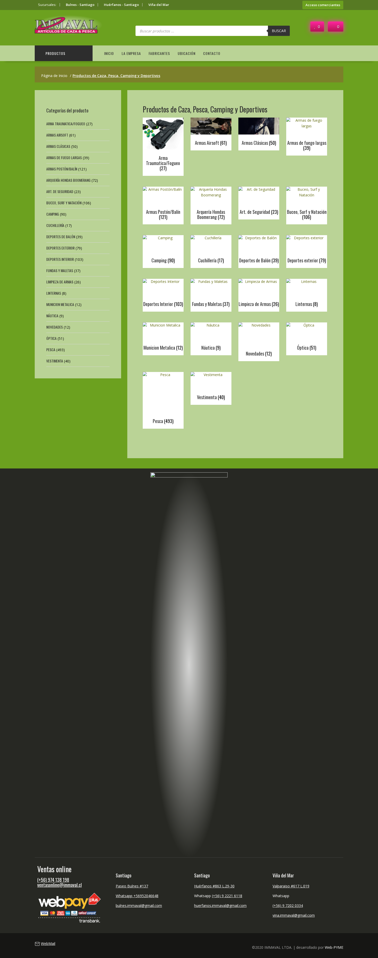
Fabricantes (159, 53)
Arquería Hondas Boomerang (68, 180)
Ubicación (186, 53)
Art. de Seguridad (59, 191)
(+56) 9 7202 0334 (288, 905)
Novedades (54, 327)
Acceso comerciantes (322, 5)
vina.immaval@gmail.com (294, 915)
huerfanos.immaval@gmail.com (220, 905)
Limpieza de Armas (59, 281)
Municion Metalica (60, 304)
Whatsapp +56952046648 (137, 895)
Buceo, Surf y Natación (64, 202)
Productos (55, 53)
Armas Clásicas (58, 146)
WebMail (48, 943)
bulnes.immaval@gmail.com (139, 905)
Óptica (51, 338)
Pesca (50, 349)
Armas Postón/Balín (61, 168)
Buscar (279, 30)
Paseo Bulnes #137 (132, 886)
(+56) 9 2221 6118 (227, 895)
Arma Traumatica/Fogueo (65, 123)
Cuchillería (55, 225)
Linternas (53, 293)
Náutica (52, 315)
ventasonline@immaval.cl (59, 885)
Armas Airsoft (57, 135)
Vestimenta (54, 360)
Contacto (211, 53)
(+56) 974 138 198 (53, 879)
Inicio (109, 53)
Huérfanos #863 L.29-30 (214, 886)
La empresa (131, 53)
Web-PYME (334, 947)
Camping (52, 214)
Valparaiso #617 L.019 (291, 886)
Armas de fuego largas (64, 157)
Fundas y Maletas (59, 270)
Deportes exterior (60, 248)
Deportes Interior (60, 259)
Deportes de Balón (60, 236)
